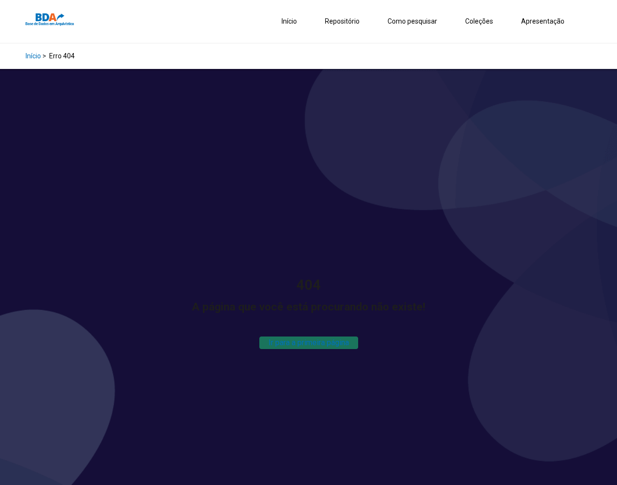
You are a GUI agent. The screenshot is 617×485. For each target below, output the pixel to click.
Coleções (479, 21)
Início (289, 21)
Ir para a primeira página (308, 342)
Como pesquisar (412, 21)
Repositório (342, 21)
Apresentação (542, 21)
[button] (589, 21)
